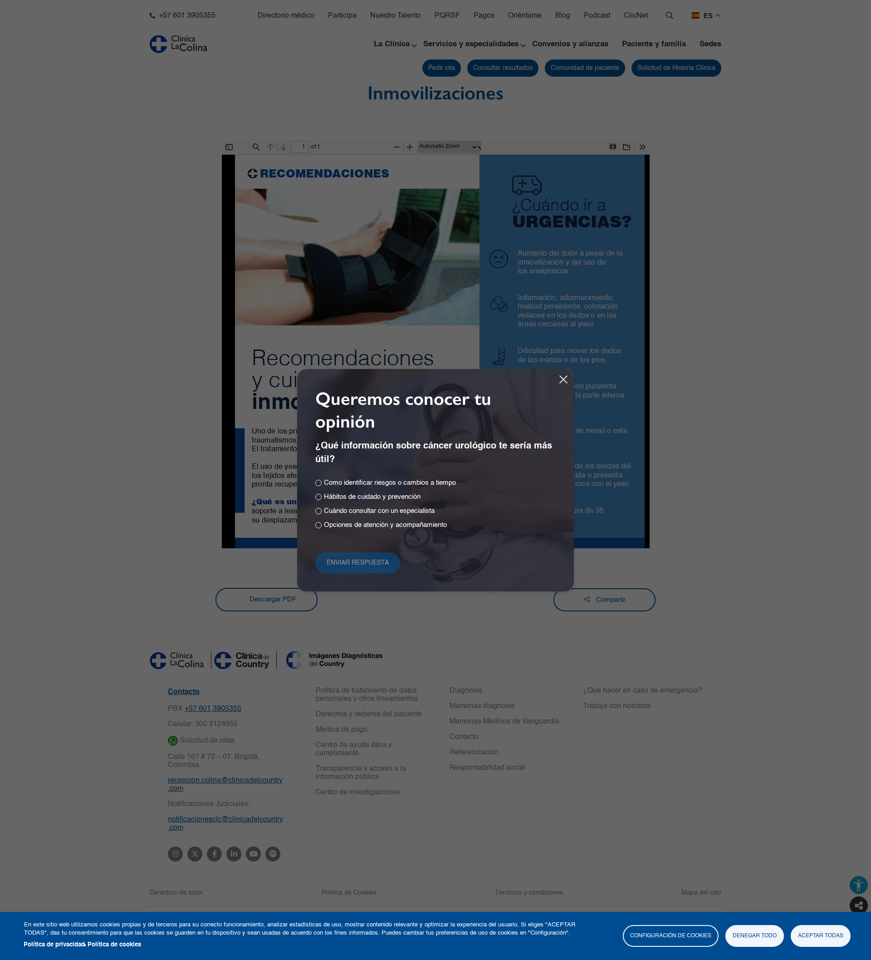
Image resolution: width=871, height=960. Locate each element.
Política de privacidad (54, 945)
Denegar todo (755, 936)
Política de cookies (114, 945)
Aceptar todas (820, 936)
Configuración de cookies (670, 936)
